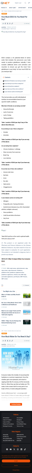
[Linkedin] (21, 449)
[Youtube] (10, 449)
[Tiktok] (25, 449)
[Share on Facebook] (5, 23)
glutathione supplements (7, 274)
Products (4, 13)
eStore (9, 238)
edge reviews (4, 270)
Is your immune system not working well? (13, 91)
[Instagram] (18, 449)
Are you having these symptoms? (11, 86)
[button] (25, 3)
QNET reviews (4, 278)
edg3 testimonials (21, 268)
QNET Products (23, 276)
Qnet (19, 274)
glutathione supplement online (17, 272)
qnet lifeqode (16, 276)
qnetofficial (3, 27)
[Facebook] (7, 449)
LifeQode (15, 274)
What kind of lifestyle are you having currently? (15, 80)
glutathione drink (5, 272)
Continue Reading (16, 404)
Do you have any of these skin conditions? (13, 89)
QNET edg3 (23, 274)
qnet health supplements (7, 276)
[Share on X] (7, 23)
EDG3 (8, 268)
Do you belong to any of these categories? (13, 83)
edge (26, 268)
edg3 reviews (13, 268)
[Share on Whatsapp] (10, 23)
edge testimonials (12, 270)
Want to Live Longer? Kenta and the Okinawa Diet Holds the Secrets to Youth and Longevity (11, 312)
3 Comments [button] (26, 285)
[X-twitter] (14, 449)
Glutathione (19, 270)
